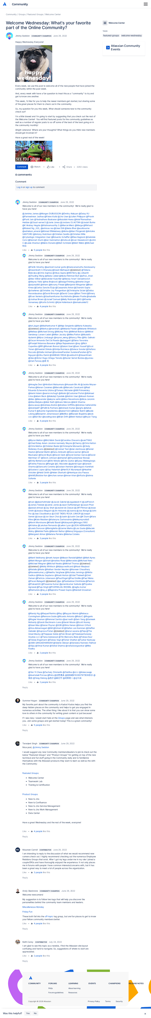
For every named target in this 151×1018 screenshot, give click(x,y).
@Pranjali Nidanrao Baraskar (41, 343)
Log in (20, 187)
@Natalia (32, 569)
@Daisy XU (84, 213)
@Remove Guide (49, 616)
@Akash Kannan (86, 396)
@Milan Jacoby (59, 334)
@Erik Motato (53, 460)
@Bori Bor (37, 416)
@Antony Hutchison (42, 234)
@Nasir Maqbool (81, 566)
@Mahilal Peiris (42, 531)
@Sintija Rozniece (60, 349)
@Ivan (31, 502)
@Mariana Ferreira (54, 534)
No (35, 1013)
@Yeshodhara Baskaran (45, 219)
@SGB (59, 625)
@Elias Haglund (77, 237)
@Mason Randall (68, 557)
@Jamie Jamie (52, 504)
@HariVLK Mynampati (71, 469)
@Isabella (91, 296)
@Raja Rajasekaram (65, 343)
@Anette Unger (82, 281)
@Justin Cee (74, 516)
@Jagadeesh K (74, 502)
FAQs (50, 988)
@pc (59, 581)
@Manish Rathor (57, 531)
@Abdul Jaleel (52, 276)
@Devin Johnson (49, 458)
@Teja (83, 631)
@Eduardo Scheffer (60, 237)
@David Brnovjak (51, 293)
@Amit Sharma (78, 402)
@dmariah (62, 458)
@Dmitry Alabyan (70, 213)
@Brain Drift (62, 416)
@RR (40, 346)
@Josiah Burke (88, 222)
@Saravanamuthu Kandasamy (81, 267)
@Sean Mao (34, 625)
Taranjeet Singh (29, 743)
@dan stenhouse (77, 449)
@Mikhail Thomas (71, 563)
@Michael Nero (85, 560)
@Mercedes (71, 560)
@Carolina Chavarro (70, 440)
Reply (25, 687)
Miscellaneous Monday (33, 907)
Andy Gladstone (30, 891)
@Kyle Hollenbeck (63, 302)
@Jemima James (30, 213)
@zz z (76, 672)
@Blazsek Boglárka (78, 413)
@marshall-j (54, 328)
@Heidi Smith (43, 472)
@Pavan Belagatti (36, 581)
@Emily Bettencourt (37, 460)
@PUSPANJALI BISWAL (60, 587)
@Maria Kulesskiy (83, 325)
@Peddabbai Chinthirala (73, 581)
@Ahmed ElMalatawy (51, 231)
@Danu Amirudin (58, 452)
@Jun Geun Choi (51, 516)
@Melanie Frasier (69, 328)
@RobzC (79, 616)
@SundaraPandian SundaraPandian (69, 352)
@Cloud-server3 (38, 222)
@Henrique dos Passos (78, 472)
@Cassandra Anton (64, 287)
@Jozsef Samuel (52, 299)
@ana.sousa (34, 405)
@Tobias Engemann (37, 640)
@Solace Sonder (78, 349)
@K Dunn (84, 516)
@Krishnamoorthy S (50, 225)
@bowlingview (49, 416)
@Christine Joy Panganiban (53, 290)
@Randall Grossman (81, 590)
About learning (74, 988)
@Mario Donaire (48, 243)
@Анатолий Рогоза (37, 675)
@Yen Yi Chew (35, 672)
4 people (44, 306)
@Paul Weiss (87, 578)
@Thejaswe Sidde (49, 634)
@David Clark (58, 455)
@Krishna (32, 525)
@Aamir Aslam (35, 393)
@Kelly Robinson (68, 299)
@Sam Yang (79, 619)
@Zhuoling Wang (36, 276)
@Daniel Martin (43, 452)
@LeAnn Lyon (64, 525)
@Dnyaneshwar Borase (79, 458)
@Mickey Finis (61, 331)
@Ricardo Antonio (65, 616)
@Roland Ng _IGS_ (31, 228)
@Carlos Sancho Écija (44, 287)
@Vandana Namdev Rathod (83, 642)
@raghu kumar (79, 587)
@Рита (50, 675)
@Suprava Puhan (45, 631)
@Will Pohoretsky (81, 390)
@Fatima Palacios (36, 463)
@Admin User (71, 396)
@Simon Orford (83, 625)
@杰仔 (51, 678)
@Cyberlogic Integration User (36, 237)
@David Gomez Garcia (76, 455)
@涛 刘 (45, 361)
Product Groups (29, 794)
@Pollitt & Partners (49, 408)
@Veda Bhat (70, 228)
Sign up (29, 187)
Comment (21, 166)
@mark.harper (52, 557)
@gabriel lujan (75, 463)
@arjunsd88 (34, 284)
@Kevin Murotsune (37, 522)
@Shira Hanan (69, 625)
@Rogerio (88, 616)
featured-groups (111, 35)
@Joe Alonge (83, 510)
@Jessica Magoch (43, 510)
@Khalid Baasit (54, 522)
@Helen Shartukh (58, 472)
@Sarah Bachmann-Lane (49, 622)
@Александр (85, 672)
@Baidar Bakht (78, 411)
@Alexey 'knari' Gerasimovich (76, 278)
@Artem (44, 284)
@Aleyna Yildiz (35, 281)
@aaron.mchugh (50, 393)
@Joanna (71, 510)
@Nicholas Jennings (74, 572)
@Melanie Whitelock (87, 328)
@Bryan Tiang (90, 416)
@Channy (77, 443)
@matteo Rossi (58, 560)
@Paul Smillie (74, 578)
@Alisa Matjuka (35, 402)
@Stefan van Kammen (74, 628)
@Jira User (63, 216)
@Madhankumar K (48, 325)
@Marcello (58, 387)
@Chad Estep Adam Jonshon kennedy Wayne (50, 443)
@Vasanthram (85, 355)
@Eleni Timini (80, 293)
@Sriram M (58, 628)
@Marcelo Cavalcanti (73, 387)
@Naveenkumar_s (37, 572)
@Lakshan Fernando (47, 525)
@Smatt (47, 560)
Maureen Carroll (30, 849)
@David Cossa (67, 293)
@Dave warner (74, 452)
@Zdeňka (67, 672)
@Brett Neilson (76, 416)
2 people (44, 652)
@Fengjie (50, 463)
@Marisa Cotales (71, 534)
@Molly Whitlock (47, 566)
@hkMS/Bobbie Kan (37, 475)
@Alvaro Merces (63, 402)
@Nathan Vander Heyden (57, 569)
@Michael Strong (46, 331)
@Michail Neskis (54, 563)
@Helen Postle (79, 296)
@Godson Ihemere (64, 466)
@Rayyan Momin (71, 613)
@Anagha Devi (35, 384)
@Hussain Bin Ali (72, 384)
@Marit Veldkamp (36, 557)
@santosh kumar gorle (55, 267)
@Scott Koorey (83, 622)
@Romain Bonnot (51, 346)
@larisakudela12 (80, 302)
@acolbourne (83, 228)
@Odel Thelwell (76, 575)
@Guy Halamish (52, 469)
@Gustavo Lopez (36, 469)
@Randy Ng (34, 613)
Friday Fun (27, 911)
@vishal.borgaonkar (74, 645)
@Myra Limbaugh (45, 337)
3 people (44, 482)
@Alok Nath (49, 402)
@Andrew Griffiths (66, 405)
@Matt (79, 557)
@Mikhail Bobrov (77, 331)
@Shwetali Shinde (43, 349)
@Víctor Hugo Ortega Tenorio (48, 358)
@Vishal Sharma (57, 645)
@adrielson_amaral (31, 231)
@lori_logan (33, 325)
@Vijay (31, 645)
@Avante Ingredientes (47, 411)
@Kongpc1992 (80, 522)
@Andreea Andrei (48, 405)
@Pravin (90, 216)
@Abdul (62, 393)
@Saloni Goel (66, 346)
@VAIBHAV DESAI (58, 355)
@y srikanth (83, 273)
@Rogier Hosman (36, 619)
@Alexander (40, 399)
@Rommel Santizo (54, 619)
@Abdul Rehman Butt (69, 276)
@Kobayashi (67, 522)
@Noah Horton (62, 575)
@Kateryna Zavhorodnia (60, 519)
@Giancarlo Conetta (45, 466)
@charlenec (34, 290)
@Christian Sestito (61, 234)
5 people (38, 250)
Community (20, 4)
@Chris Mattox (35, 446)
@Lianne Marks (65, 528)
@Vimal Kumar (42, 645)
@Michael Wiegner (37, 563)
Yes (28, 1013)
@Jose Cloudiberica (41, 513)
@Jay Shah (49, 507)
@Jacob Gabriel (59, 502)
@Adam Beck (39, 396)
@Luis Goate (79, 528)
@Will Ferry (72, 273)
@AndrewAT (34, 408)
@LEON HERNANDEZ (81, 525)
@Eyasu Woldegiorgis (85, 460)
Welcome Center (53, 14)
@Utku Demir (42, 355)
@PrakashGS (34, 584)
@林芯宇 (58, 678)
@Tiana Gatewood (49, 637)
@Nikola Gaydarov (45, 575)
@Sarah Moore (68, 622)
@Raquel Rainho (48, 613)
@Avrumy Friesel (56, 284)
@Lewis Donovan (36, 528)
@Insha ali (65, 240)
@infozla (81, 475)
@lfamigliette (51, 528)
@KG (79, 299)
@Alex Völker (34, 278)
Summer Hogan (29, 700)
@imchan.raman (55, 475)
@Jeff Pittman (81, 507)
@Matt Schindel (63, 243)
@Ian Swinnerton (52, 240)
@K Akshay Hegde (31, 225)
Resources (72, 992)
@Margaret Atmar (36, 534)
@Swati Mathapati (61, 270)
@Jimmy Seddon (41, 747)
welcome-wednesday (131, 35)
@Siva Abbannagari (37, 628)
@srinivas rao (47, 228)
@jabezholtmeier (43, 502)
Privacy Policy (94, 1001)
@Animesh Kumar (67, 408)
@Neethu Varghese (55, 572)
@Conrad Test (62, 449)
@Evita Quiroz (67, 460)
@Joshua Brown (36, 299)
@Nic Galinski (88, 337)
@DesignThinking (66, 281)
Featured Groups (35, 14)
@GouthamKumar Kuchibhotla (57, 296)
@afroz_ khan (86, 276)
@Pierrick (90, 581)
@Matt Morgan (35, 560)
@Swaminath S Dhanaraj (40, 270)
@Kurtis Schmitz (47, 302)
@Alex (31, 399)
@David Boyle (45, 455)
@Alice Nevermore (70, 399)
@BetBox (64, 413)
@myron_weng (61, 337)
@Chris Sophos (44, 273)
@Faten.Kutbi (50, 216)
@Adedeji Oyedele (56, 396)
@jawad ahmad (35, 507)
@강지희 (77, 678)
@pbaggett (65, 340)
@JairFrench (88, 502)
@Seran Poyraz (47, 625)
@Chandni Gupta (82, 287)
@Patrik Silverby (36, 267)
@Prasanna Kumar (50, 584)
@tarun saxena (72, 631)
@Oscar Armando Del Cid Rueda (43, 340)
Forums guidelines (55, 992)
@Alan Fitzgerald (77, 231)
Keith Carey (27, 942)
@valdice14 (72, 355)
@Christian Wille (77, 234)
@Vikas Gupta (59, 273)
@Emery (91, 293)
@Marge (79, 225)
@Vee (31, 358)
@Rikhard (87, 225)
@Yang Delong (40, 678)
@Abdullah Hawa (65, 219)
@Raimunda (34, 590)
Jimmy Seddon (22, 35)
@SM (50, 628)
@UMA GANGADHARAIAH (40, 642)
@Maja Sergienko (66, 325)
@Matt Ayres (89, 557)
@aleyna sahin (54, 399)
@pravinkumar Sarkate (70, 584)
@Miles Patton (73, 334)
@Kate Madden (40, 519)
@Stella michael (44, 352)
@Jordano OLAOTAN (70, 222)
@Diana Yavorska (79, 340)
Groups (22, 14)
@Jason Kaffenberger (69, 504)
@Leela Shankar (32, 243)
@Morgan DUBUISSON (50, 213)
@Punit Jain (28, 219)
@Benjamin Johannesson (47, 413)
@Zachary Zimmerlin (52, 672)
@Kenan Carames (43, 387)
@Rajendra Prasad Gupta (60, 590)
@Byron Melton (35, 440)
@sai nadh (68, 619)
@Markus (44, 328)
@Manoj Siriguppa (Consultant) (80, 531)
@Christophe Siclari (76, 290)
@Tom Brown (65, 634)
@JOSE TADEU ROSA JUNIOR (66, 513)
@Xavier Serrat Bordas (73, 358)
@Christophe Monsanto (71, 446)
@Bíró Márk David (51, 440)
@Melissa (32, 331)
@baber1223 (64, 411)
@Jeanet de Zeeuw (64, 507)
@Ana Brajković (50, 281)
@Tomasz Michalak (63, 390)
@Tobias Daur (85, 637)
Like (24, 250)
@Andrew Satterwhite (85, 405)
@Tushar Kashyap (86, 640)
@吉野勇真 (59, 675)
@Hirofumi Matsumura (53, 384)
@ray (77, 343)
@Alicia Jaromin (87, 399)
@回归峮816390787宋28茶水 (79, 675)
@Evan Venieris (35, 296)
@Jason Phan (87, 504)
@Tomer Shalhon (69, 640)
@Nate (40, 569)
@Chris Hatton (89, 443)
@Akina (65, 231)
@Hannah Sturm (36, 240)
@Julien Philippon (77, 216)
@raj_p (43, 590)
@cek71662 (86, 440)
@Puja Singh (43, 587)
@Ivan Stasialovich (80, 240)
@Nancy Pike (75, 337)
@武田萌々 (68, 678)
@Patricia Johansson (45, 578)
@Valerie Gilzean (61, 642)
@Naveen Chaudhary (79, 569)
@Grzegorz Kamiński (84, 466)
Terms (107, 1001)
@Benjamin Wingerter (75, 284)
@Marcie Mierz (67, 225)
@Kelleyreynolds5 (80, 519)
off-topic (49, 916)
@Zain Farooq (35, 361)
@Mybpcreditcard (64, 566)
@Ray (59, 613)
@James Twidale (36, 504)
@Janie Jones (53, 222)
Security (119, 1001)
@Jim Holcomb (59, 510)
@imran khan (70, 475)
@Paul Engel (62, 578)
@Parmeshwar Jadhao (33, 216)
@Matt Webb (78, 243)
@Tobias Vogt (54, 640)
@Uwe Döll (59, 228)
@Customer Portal (75, 393)
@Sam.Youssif (80, 346)
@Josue (39, 516)
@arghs (79, 408)
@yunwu (89, 358)
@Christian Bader (51, 446)
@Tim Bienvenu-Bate (69, 637)
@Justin (63, 516)
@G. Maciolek (61, 463)
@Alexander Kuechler (51, 278)
